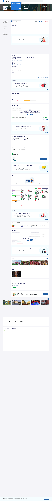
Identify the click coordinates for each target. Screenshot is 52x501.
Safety (24, 215)
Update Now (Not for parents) (9, 323)
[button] (45, 56)
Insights (4, 30)
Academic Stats (5, 23)
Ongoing (45, 117)
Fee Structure (5, 22)
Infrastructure (28, 215)
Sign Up (28, 114)
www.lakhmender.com (16, 285)
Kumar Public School (25, 225)
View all (46, 43)
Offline (24, 128)
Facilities (4, 29)
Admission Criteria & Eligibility (5, 27)
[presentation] (47, 222)
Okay (19, 8)
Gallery (4, 32)
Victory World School (44, 225)
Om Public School (16, 225)
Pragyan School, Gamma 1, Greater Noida (15, 306)
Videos (4, 33)
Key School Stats (5, 21)
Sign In (31, 114)
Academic (15, 215)
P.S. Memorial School (34, 225)
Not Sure (25, 39)
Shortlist (46, 21)
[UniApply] (6, 1)
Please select (16, 21)
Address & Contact (5, 34)
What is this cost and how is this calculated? (17, 60)
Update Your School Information (45, 6)
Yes (20, 39)
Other (31, 215)
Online (21, 128)
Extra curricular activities (20, 215)
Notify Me (41, 21)
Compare (36, 21)
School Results (5, 28)
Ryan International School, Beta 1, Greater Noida (45, 306)
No (22, 39)
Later (17, 8)
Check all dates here (44, 119)
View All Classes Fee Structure (42, 77)
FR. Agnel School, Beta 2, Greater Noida (25, 306)
